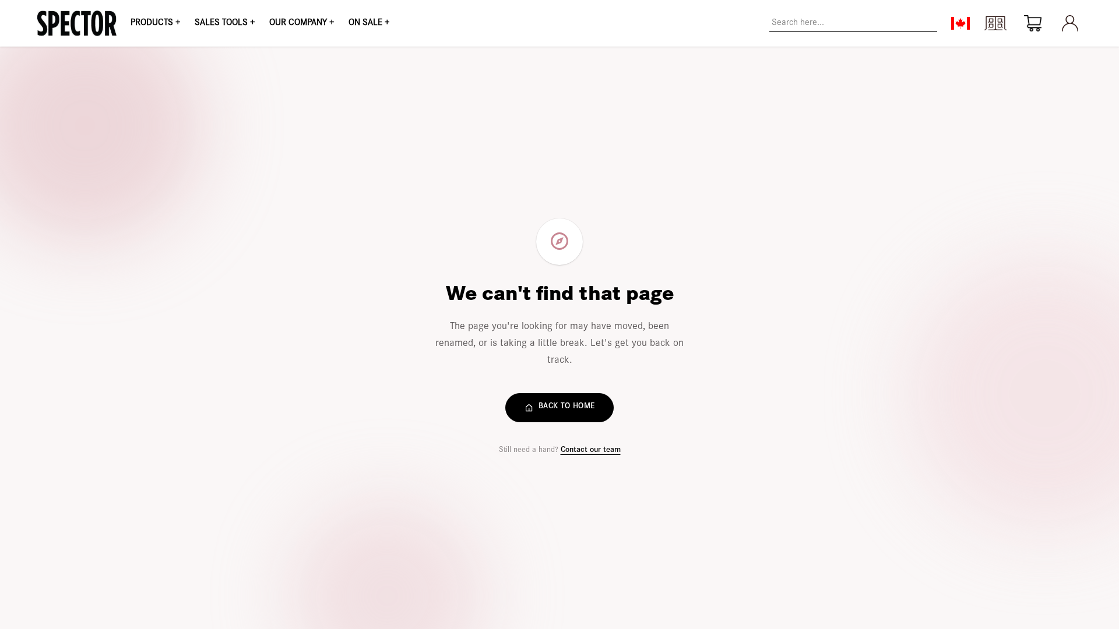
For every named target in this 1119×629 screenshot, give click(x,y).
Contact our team (591, 451)
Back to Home (566, 407)
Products (156, 23)
